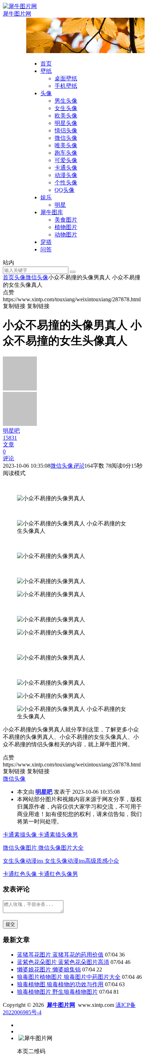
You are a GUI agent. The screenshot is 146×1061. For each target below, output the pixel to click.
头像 (46, 93)
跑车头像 (66, 153)
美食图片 (66, 220)
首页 (46, 64)
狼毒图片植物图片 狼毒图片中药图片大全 (68, 977)
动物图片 (66, 235)
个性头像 (66, 182)
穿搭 (46, 242)
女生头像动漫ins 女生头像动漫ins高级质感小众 (61, 861)
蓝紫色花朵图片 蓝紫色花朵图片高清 (63, 962)
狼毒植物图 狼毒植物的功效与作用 (60, 984)
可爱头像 (66, 160)
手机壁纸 (66, 86)
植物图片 (66, 227)
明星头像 (66, 123)
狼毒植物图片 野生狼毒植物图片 (57, 992)
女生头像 (66, 108)
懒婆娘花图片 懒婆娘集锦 (49, 969)
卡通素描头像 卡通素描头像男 (40, 835)
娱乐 (46, 197)
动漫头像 (66, 175)
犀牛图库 (51, 212)
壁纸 (46, 71)
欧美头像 (66, 116)
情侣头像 (66, 130)
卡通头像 (66, 168)
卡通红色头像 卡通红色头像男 (40, 874)
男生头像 (66, 101)
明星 (60, 205)
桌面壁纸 (66, 78)
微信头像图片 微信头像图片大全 (43, 848)
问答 (46, 249)
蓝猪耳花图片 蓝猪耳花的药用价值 (60, 955)
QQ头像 (64, 190)
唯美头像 (66, 145)
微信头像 (66, 138)
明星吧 (43, 792)
